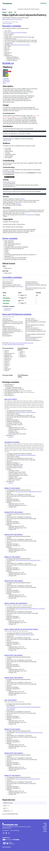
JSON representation (7, 23)
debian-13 (7, 775)
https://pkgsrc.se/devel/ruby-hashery (24, 634)
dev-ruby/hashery (21, 603)
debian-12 (7, 729)
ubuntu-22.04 (8, 677)
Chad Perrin (6, 303)
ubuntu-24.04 (8, 753)
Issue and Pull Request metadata (16, 314)
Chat (4, 83)
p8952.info (7, 310)
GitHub (10, 12)
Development (6, 80)
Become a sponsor (6, 847)
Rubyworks (31, 214)
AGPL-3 (7, 830)
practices (18, 203)
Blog (45, 825)
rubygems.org (9, 442)
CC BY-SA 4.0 (16, 830)
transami (10, 437)
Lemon (4, 183)
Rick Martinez (6, 298)
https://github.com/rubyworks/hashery (12, 19)
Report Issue (6, 81)
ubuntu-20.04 (8, 512)
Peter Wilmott (6, 300)
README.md (8, 63)
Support (4, 12)
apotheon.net (7, 308)
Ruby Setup (8, 140)
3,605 (21, 464)
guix (5, 700)
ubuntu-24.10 (8, 655)
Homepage (6, 78)
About (45, 823)
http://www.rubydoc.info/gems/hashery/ (25, 412)
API (15, 12)
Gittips (23, 213)
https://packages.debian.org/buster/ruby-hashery (28, 560)
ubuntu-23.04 (8, 581)
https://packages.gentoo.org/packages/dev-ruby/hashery (30, 608)
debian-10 (7, 557)
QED (11, 182)
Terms (45, 829)
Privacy (45, 828)
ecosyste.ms (7, 3)
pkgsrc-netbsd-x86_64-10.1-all (14, 629)
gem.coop (7, 399)
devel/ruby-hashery (31, 629)
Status (45, 831)
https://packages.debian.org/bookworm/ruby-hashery (29, 732)
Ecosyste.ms (10, 824)
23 (19, 463)
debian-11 (7, 488)
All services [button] (43, 3)
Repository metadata (11, 26)
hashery (14, 399)
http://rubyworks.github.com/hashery (20, 44)
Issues (9, 171)
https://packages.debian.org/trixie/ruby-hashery (27, 779)
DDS (21, 286)
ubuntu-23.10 (8, 534)
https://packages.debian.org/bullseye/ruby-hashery (28, 491)
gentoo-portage (9, 603)
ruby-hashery (15, 488)
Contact (45, 826)
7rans (4, 295)
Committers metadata (12, 277)
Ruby (4, 9)
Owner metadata (9, 238)
